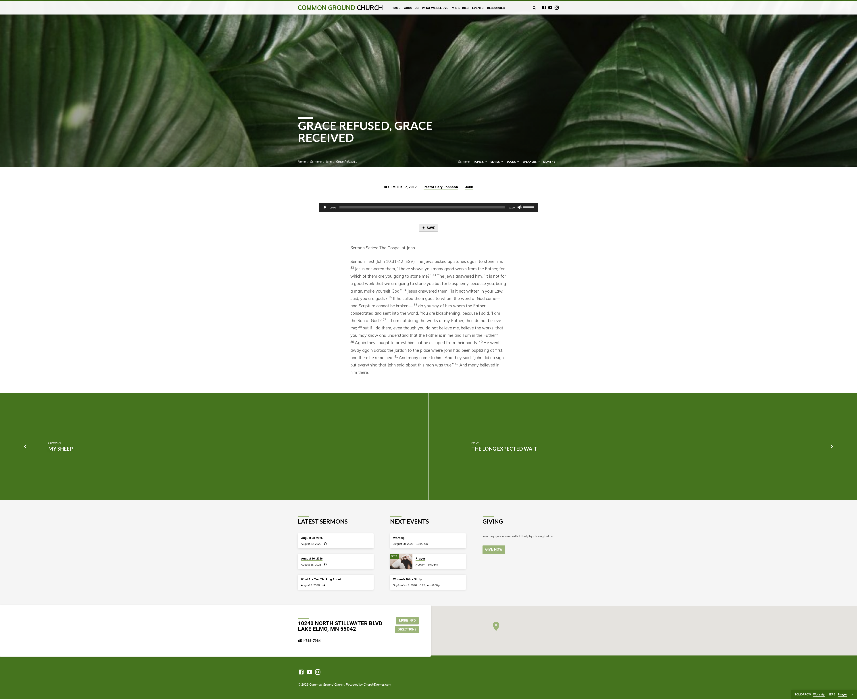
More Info (407, 620)
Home (395, 8)
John (329, 161)
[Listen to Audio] (325, 543)
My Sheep (60, 449)
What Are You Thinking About (321, 579)
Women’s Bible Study (407, 579)
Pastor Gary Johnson (441, 187)
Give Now (494, 549)
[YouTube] (550, 7)
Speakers (529, 161)
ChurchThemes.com (377, 684)
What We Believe (435, 8)
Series (495, 161)
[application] (428, 207)
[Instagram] (556, 7)
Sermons (316, 161)
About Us (411, 8)
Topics (478, 161)
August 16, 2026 (311, 558)
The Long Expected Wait (504, 449)
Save (430, 228)
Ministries (460, 8)
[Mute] (519, 207)
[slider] (529, 207)
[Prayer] (401, 561)
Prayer (420, 558)
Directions (407, 629)
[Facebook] (544, 7)
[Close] (852, 694)
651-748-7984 (309, 641)
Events (477, 8)
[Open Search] (534, 8)
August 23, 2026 (311, 538)
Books (511, 161)
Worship (399, 538)
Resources (496, 8)
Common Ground (340, 8)
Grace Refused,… (347, 161)
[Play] (325, 207)
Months (549, 161)
